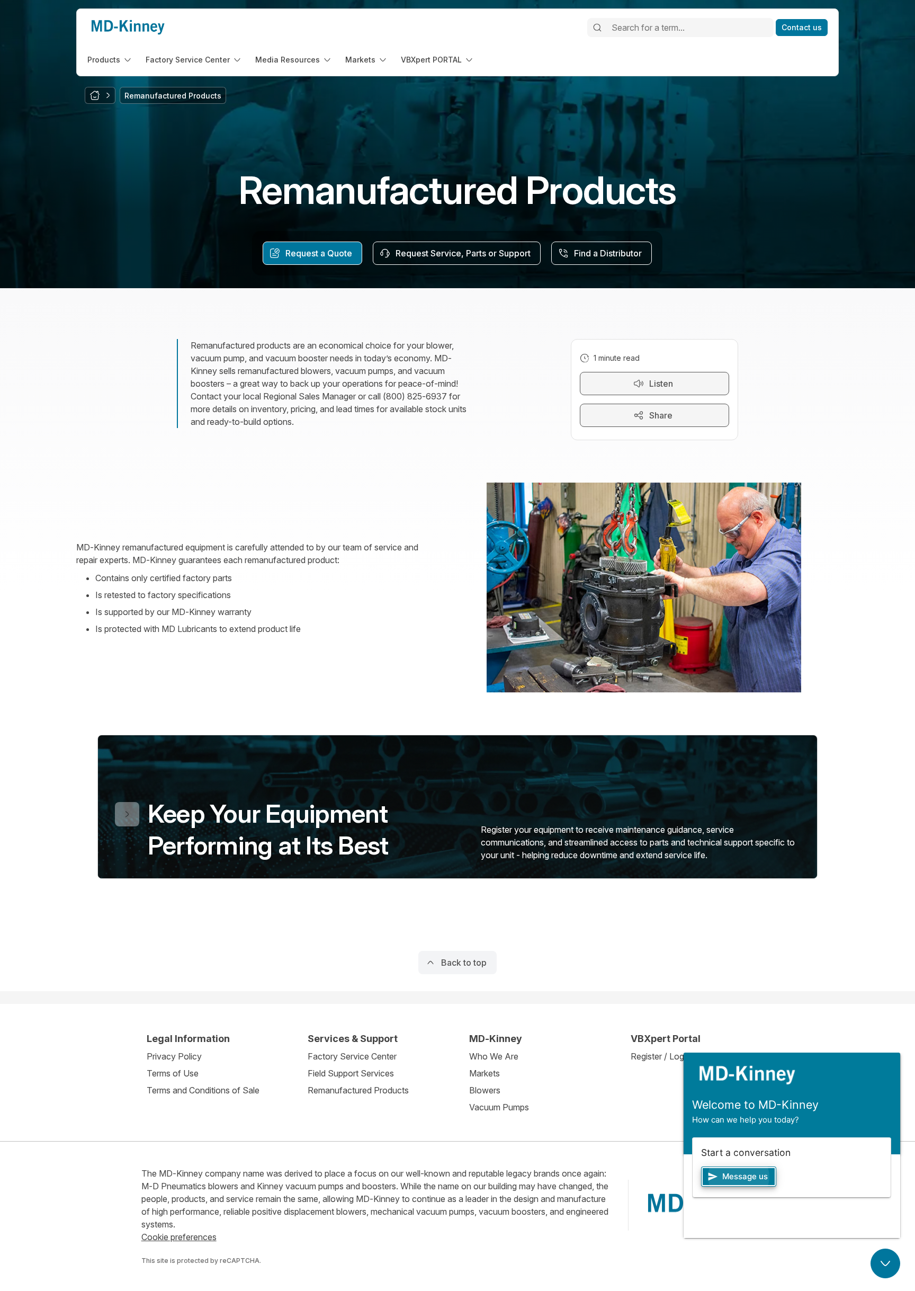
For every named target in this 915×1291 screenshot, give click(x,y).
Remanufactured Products (358, 1090)
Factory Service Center (352, 1056)
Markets (484, 1073)
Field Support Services (351, 1073)
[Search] (597, 27)
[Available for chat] (885, 1263)
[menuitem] (110, 59)
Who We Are (493, 1056)
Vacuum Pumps (499, 1107)
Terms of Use (173, 1073)
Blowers (484, 1090)
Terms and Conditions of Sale (203, 1090)
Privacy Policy (174, 1056)
